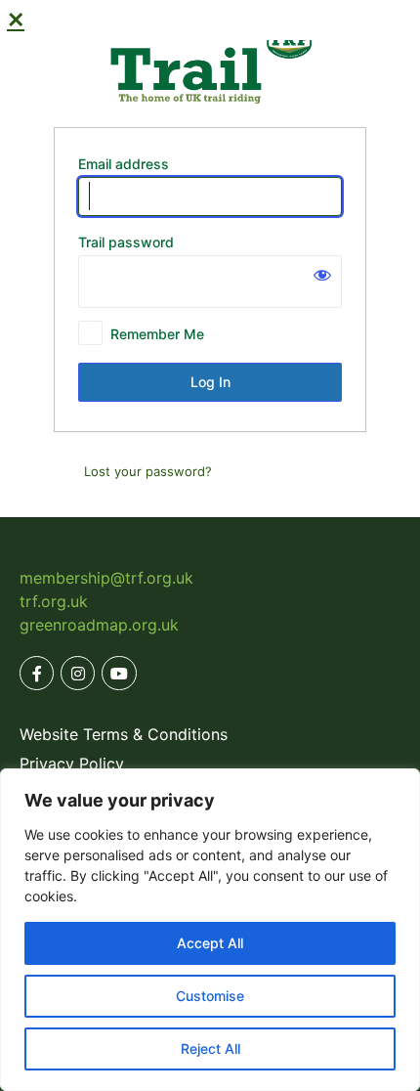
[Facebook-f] (37, 673)
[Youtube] (119, 673)
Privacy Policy (72, 763)
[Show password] (322, 274)
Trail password (126, 242)
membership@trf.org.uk (106, 578)
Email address (123, 163)
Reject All (210, 1048)
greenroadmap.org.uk (99, 624)
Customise (210, 995)
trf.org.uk (54, 601)
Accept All (210, 943)
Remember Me (157, 334)
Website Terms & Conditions (124, 734)
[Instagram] (78, 673)
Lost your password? (148, 471)
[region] (210, 929)
